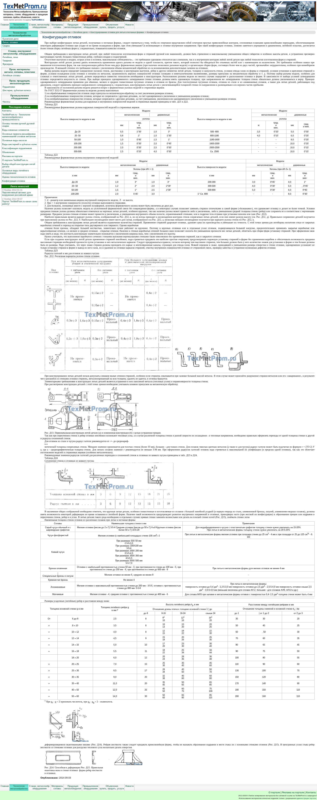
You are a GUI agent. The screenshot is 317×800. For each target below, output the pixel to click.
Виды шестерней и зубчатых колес (19, 144)
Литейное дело (80, 32)
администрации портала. (306, 798)
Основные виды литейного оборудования (15, 171)
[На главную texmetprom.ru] (25, 20)
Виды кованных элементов (15, 130)
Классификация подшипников (17, 148)
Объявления (8, 152)
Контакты (6, 110)
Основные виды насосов (14, 140)
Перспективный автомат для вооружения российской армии (17, 193)
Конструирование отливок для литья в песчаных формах (117, 32)
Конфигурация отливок (13, 181)
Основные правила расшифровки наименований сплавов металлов (19, 135)
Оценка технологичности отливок (18, 177)
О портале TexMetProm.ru (15, 160)
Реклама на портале (12, 156)
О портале (274, 792)
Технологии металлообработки (55, 32)
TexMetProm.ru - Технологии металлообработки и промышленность (16, 117)
